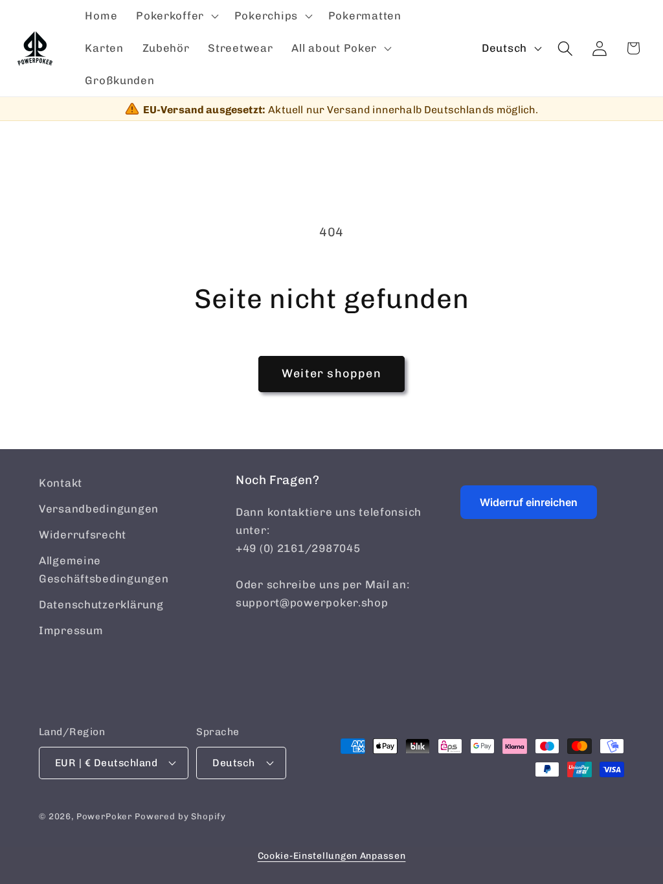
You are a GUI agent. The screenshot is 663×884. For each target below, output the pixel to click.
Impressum (71, 630)
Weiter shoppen (331, 373)
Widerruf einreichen (529, 502)
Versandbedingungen (99, 508)
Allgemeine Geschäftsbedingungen (103, 569)
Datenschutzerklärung (101, 604)
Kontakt (60, 482)
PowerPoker (104, 816)
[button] (176, 16)
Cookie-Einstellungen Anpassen (332, 855)
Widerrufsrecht (82, 534)
